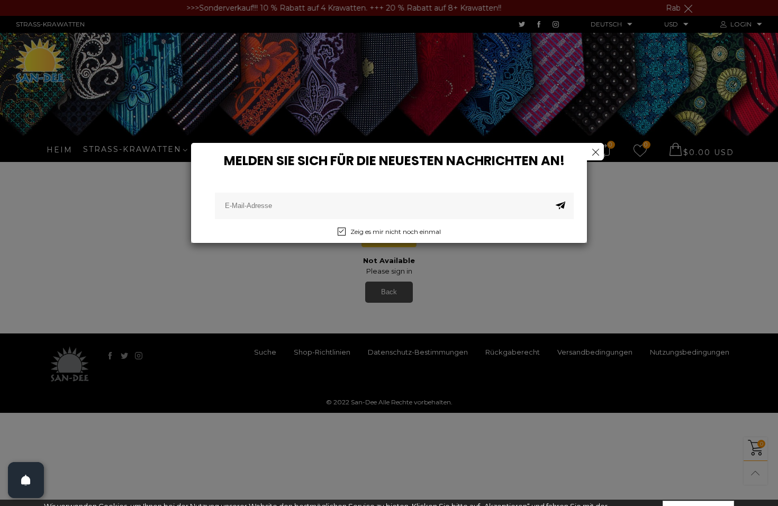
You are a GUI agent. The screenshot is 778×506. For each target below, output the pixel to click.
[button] (560, 206)
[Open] (26, 480)
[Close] (595, 151)
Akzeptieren (698, 485)
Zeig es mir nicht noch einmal (395, 232)
